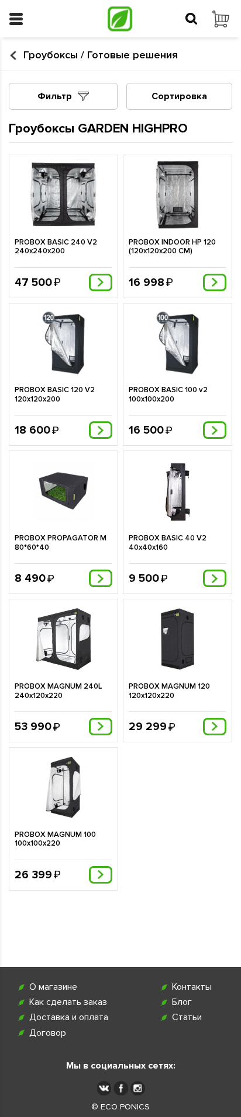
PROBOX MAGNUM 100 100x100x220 (55, 839)
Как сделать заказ (68, 1002)
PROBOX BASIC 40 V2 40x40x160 (167, 543)
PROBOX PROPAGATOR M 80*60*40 (60, 543)
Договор (47, 1033)
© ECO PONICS (120, 1107)
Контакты (192, 987)
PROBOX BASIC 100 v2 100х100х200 (168, 395)
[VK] (104, 1088)
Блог (182, 1002)
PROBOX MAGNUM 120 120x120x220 (169, 691)
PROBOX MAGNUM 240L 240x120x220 (58, 691)
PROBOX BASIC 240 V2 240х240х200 (56, 247)
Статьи (187, 1017)
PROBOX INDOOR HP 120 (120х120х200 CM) (172, 247)
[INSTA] (137, 1088)
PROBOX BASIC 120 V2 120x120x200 (55, 395)
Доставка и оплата (68, 1017)
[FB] (120, 1088)
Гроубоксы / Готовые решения (100, 55)
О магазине (53, 987)
